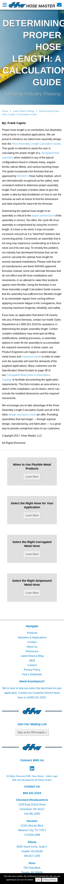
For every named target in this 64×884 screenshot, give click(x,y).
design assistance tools (22, 414)
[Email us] (59, 5)
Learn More (32, 476)
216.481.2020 (32, 813)
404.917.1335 (32, 856)
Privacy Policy (32, 669)
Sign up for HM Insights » (32, 732)
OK (38, 880)
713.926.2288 (32, 834)
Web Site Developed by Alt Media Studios (32, 780)
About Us (32, 646)
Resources (32, 651)
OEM (32, 660)
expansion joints (31, 356)
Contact (32, 642)
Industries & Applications (32, 637)
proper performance (43, 215)
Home (5, 111)
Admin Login (52, 776)
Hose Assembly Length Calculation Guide (36, 143)
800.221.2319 (32, 793)
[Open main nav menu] (5, 5)
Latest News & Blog (32, 656)
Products (32, 632)
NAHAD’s (23, 176)
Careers (32, 665)
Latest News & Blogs (23, 111)
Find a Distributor (32, 674)
